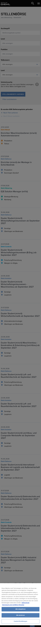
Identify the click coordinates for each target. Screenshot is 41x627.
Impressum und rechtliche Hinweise (13, 605)
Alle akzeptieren (20, 609)
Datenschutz (25, 603)
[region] (20, 604)
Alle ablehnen (20, 615)
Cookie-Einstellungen (20, 621)
